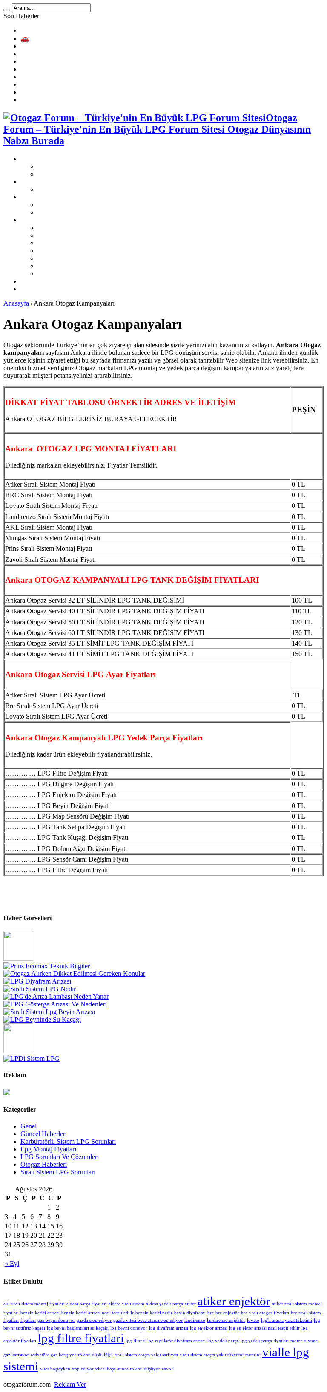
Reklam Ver (70, 1384)
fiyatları (28, 1320)
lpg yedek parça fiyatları (265, 1340)
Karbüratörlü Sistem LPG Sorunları (85, 212)
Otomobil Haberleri (46, 288)
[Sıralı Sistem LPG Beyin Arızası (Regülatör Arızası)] (49, 1011)
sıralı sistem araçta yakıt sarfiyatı (146, 1354)
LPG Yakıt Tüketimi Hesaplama (63, 30)
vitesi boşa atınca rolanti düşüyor (127, 1368)
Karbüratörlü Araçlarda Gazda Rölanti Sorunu (82, 99)
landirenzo (194, 1320)
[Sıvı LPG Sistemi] (18, 1051)
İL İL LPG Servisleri (48, 220)
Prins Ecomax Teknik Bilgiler (60, 46)
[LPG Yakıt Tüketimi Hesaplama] (18, 958)
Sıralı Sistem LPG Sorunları (74, 204)
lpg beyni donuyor (128, 1328)
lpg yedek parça (223, 1340)
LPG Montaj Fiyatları (49, 181)
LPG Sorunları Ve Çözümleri (59, 197)
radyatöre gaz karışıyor (53, 1354)
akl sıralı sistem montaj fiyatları (34, 1303)
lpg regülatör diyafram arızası (176, 1340)
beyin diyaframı (190, 1312)
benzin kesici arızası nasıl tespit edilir (97, 1312)
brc (210, 1312)
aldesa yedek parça (164, 1303)
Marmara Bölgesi (60, 273)
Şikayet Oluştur (58, 166)
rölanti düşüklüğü (95, 1354)
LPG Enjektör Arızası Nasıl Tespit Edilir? (76, 92)
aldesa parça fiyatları (86, 1303)
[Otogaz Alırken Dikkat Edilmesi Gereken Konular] (74, 973)
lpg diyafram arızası (168, 1328)
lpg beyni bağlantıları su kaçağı (78, 1328)
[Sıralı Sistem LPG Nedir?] (39, 988)
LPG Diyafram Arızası (50, 61)
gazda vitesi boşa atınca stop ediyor (148, 1320)
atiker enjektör (234, 1301)
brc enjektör (227, 1312)
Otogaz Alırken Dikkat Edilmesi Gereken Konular (87, 53)
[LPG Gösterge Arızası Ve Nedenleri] (55, 1004)
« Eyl (12, 1263)
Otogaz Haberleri (43, 1164)
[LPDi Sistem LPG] (31, 1058)
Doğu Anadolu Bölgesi (68, 258)
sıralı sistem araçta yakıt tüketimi (212, 1354)
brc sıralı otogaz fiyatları (265, 1312)
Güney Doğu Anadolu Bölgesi (78, 250)
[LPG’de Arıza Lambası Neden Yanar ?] (56, 996)
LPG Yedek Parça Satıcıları (57, 281)
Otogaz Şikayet (41, 158)
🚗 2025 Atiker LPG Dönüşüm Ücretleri (75, 38)
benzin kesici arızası (40, 1312)
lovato (253, 1320)
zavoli (168, 1368)
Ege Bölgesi (53, 243)
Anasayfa (16, 303)
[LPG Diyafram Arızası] (37, 981)
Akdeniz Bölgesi (60, 235)
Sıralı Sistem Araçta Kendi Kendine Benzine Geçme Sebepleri (104, 69)
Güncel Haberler (42, 1133)
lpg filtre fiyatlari (81, 1338)
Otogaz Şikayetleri (62, 174)
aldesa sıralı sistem (126, 1303)
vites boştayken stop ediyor (67, 1368)
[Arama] (6, 10)
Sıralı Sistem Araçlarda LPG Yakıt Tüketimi (79, 84)
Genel (28, 1126)
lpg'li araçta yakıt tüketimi (286, 1320)
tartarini (253, 1354)
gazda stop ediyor (94, 1320)
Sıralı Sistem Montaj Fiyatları (76, 189)
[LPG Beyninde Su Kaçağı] (42, 1019)
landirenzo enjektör (226, 1320)
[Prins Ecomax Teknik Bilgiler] (46, 966)
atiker (190, 1303)
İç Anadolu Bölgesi (63, 265)
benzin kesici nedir (153, 1312)
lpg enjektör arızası (208, 1328)
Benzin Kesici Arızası (49, 76)
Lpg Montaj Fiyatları (48, 1149)
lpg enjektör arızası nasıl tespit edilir (264, 1328)
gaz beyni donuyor (56, 1320)
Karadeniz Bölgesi (62, 227)
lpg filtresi (136, 1340)
